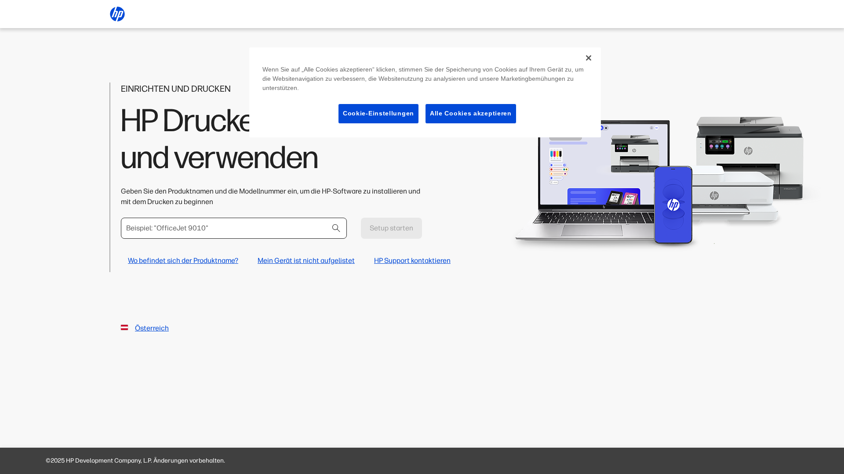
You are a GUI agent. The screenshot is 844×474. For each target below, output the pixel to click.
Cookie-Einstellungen (378, 113)
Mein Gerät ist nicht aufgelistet (306, 260)
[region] (425, 92)
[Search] (336, 228)
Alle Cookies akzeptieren (471, 113)
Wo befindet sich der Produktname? (183, 260)
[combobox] (234, 228)
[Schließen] (588, 58)
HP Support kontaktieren (412, 260)
